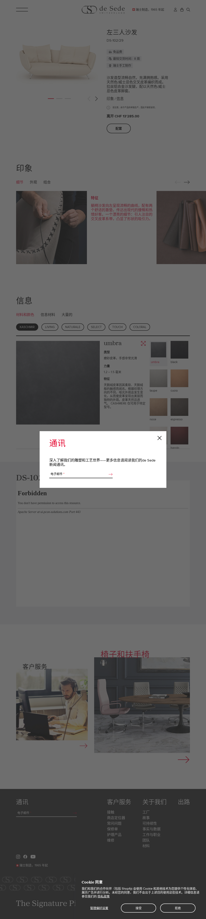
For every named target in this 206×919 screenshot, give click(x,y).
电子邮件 (57, 474)
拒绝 (178, 908)
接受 (139, 908)
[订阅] (109, 474)
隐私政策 (104, 896)
